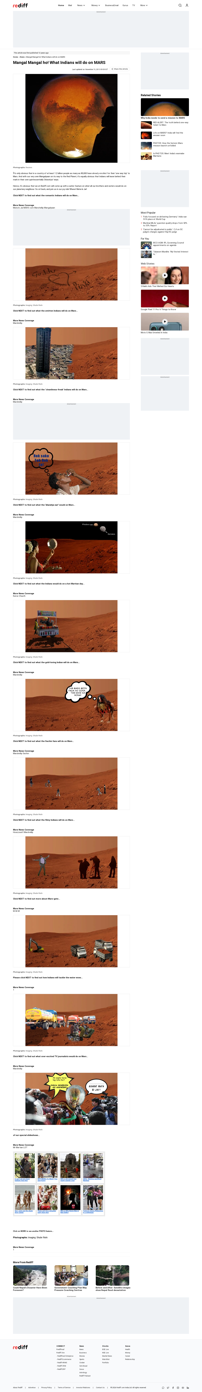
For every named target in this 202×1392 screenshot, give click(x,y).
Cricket (82, 1363)
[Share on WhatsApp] (163, 1388)
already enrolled (99, 173)
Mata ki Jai (18, 208)
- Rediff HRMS (61, 1363)
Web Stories (147, 263)
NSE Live (105, 1353)
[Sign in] (187, 5)
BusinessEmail (111, 5)
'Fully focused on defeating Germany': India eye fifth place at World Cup (165, 217)
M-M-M (16, 911)
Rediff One (60, 1353)
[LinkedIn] (188, 1388)
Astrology (83, 1373)
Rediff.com (121, 1388)
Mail (70, 5)
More (142, 5)
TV (133, 5)
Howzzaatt (18, 832)
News (79, 5)
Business (83, 1353)
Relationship (130, 1359)
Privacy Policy (46, 1388)
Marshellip (39, 208)
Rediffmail (60, 1349)
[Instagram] (178, 1388)
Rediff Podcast (85, 1376)
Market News (107, 1356)
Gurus (125, 5)
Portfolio (105, 1363)
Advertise (31, 1388)
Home (61, 5)
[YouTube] (183, 1388)
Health (127, 1349)
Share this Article (121, 69)
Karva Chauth (19, 596)
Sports (81, 1359)
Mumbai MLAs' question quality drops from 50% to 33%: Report (165, 224)
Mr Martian (18, 1147)
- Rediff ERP (60, 1369)
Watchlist (106, 1359)
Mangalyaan (49, 208)
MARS (26, 208)
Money (95, 5)
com (31, 208)
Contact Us (100, 1388)
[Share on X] (168, 1388)
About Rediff (17, 1388)
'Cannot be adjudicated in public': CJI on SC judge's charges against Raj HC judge (163, 230)
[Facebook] (173, 1388)
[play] (165, 275)
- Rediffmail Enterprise (64, 1356)
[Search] (180, 5)
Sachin (25, 753)
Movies (82, 1356)
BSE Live (105, 1349)
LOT (25, 1147)
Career (127, 1356)
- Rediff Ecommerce (63, 1359)
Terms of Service (64, 1388)
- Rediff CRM (61, 1366)
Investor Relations (83, 1388)
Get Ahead (83, 1366)
